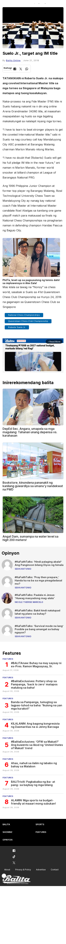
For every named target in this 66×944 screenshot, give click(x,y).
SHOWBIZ (7, 832)
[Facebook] (15, 69)
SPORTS (40, 824)
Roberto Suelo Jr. (17, 327)
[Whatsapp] (26, 69)
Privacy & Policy (23, 869)
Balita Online (13, 60)
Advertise (41, 869)
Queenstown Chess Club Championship (28, 321)
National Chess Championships (24, 315)
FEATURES (41, 832)
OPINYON (7, 839)
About (7, 869)
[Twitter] (20, 69)
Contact (55, 869)
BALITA (6, 824)
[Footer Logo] (16, 879)
